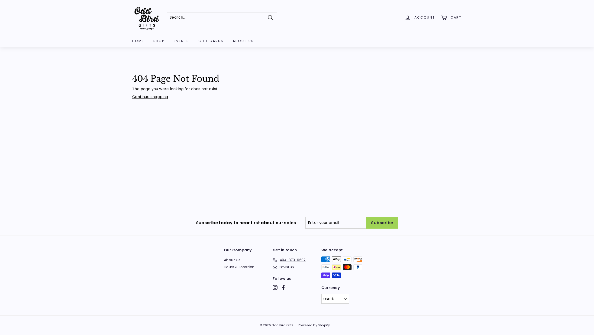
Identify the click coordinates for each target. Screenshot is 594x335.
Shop (159, 41)
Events (181, 41)
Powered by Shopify (314, 325)
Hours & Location (239, 266)
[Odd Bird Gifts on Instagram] (275, 287)
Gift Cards (210, 41)
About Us (243, 41)
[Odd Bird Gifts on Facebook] (283, 287)
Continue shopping (150, 96)
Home (138, 41)
